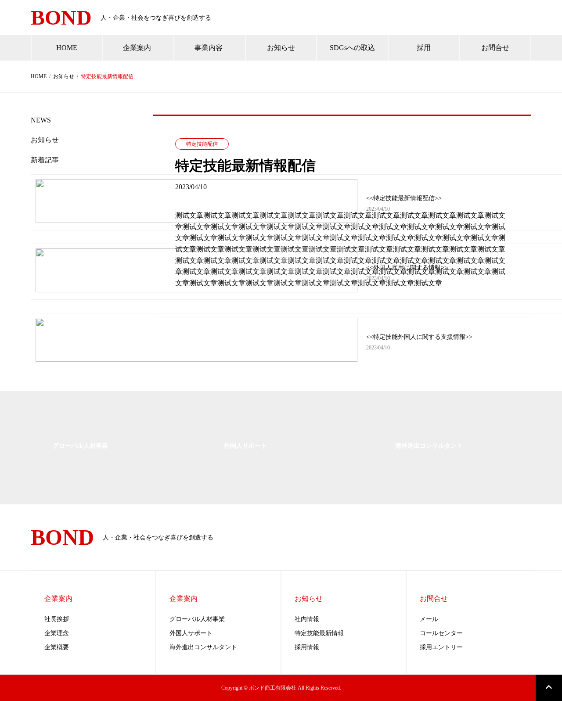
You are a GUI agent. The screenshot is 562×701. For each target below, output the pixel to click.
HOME (39, 76)
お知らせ (63, 76)
